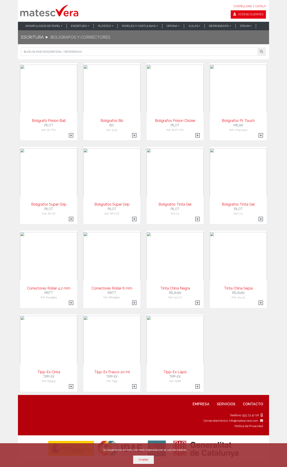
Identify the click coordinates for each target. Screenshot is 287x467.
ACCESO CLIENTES (249, 14)
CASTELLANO (243, 6)
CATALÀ (260, 6)
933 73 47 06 (251, 415)
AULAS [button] (193, 26)
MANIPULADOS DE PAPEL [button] (43, 26)
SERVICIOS (226, 404)
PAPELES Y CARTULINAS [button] (139, 26)
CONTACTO (253, 404)
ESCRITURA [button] (79, 26)
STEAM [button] (245, 26)
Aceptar (143, 459)
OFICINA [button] (172, 26)
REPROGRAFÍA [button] (219, 26)
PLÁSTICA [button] (104, 26)
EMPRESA (201, 404)
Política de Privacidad (249, 426)
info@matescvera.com (244, 420)
